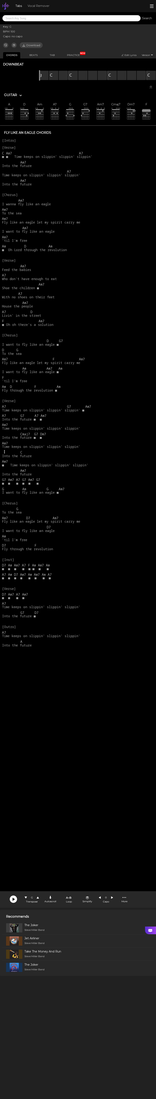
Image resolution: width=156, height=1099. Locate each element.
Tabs (18, 6)
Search (147, 18)
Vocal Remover (38, 6)
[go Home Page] (5, 6)
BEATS (33, 55)
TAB (52, 55)
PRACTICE (75, 54)
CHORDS (11, 55)
